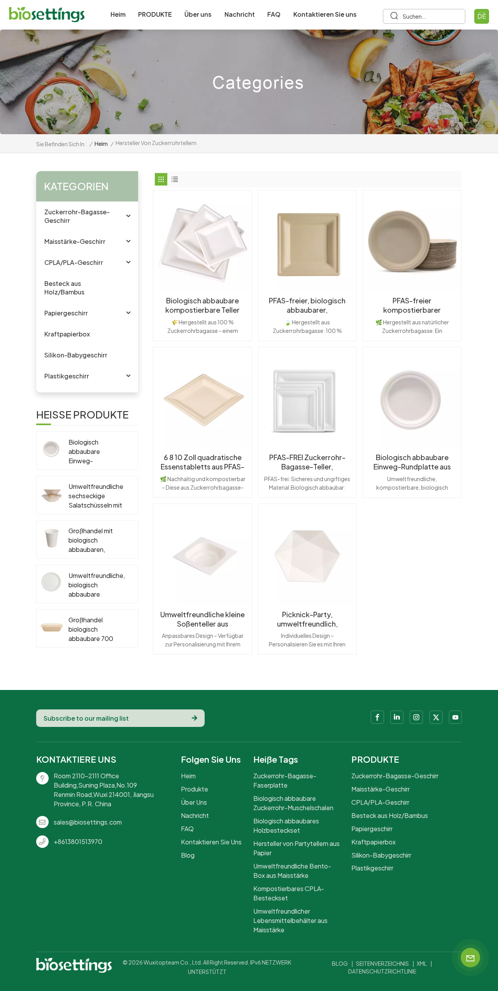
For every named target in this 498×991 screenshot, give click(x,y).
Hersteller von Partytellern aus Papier (296, 848)
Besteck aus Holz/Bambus (64, 287)
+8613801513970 (78, 841)
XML (422, 963)
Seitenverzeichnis (382, 963)
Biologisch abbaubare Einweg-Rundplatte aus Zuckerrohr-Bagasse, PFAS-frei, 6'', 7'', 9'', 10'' (412, 462)
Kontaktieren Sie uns (325, 14)
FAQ (274, 14)
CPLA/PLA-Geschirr (73, 262)
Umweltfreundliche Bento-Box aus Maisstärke (292, 870)
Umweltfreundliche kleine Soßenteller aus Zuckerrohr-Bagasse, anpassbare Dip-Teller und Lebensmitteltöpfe (202, 619)
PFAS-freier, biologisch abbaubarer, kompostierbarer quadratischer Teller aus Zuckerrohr (307, 305)
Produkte (194, 789)
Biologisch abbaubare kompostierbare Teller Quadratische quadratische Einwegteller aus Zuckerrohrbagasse (202, 305)
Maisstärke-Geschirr (74, 241)
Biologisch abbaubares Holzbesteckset (286, 825)
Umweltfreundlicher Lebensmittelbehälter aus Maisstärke (290, 920)
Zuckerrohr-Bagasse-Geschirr (77, 216)
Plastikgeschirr (66, 376)
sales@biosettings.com (88, 822)
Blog (188, 855)
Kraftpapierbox (67, 334)
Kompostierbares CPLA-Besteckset (288, 893)
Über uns (198, 14)
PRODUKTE (155, 14)
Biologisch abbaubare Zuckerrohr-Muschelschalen (293, 803)
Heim (118, 14)
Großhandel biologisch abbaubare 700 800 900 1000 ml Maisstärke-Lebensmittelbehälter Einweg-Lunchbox (99, 629)
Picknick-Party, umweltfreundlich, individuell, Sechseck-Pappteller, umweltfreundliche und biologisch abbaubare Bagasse (307, 619)
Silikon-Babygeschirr (75, 355)
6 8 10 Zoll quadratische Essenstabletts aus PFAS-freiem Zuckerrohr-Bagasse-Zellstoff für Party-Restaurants (202, 462)
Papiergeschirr (66, 313)
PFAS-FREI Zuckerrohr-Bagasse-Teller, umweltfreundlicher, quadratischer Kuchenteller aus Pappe (307, 462)
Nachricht (239, 14)
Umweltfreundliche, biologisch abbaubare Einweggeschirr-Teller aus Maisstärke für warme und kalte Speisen (96, 585)
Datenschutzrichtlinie (382, 971)
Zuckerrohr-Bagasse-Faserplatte (284, 780)
